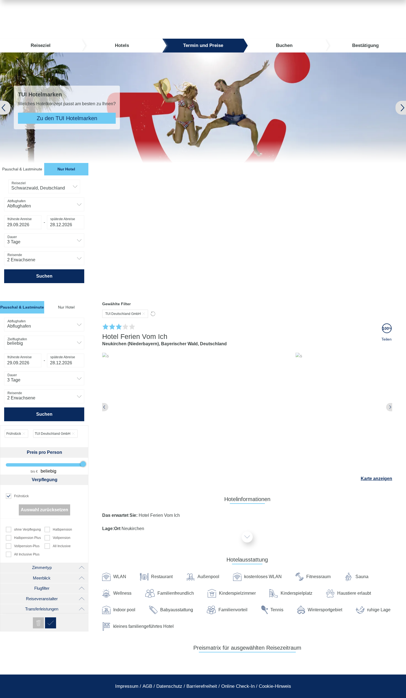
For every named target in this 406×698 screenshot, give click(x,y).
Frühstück (21, 496)
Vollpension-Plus (26, 546)
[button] (14, 107)
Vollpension (61, 538)
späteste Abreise (62, 219)
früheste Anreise (19, 219)
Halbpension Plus (27, 538)
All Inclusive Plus (26, 554)
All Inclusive (62, 546)
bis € (34, 471)
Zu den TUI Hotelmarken (67, 118)
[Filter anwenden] (50, 622)
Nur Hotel (66, 169)
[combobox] (44, 186)
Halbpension (62, 529)
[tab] (22, 169)
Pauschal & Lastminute (22, 169)
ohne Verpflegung (27, 529)
